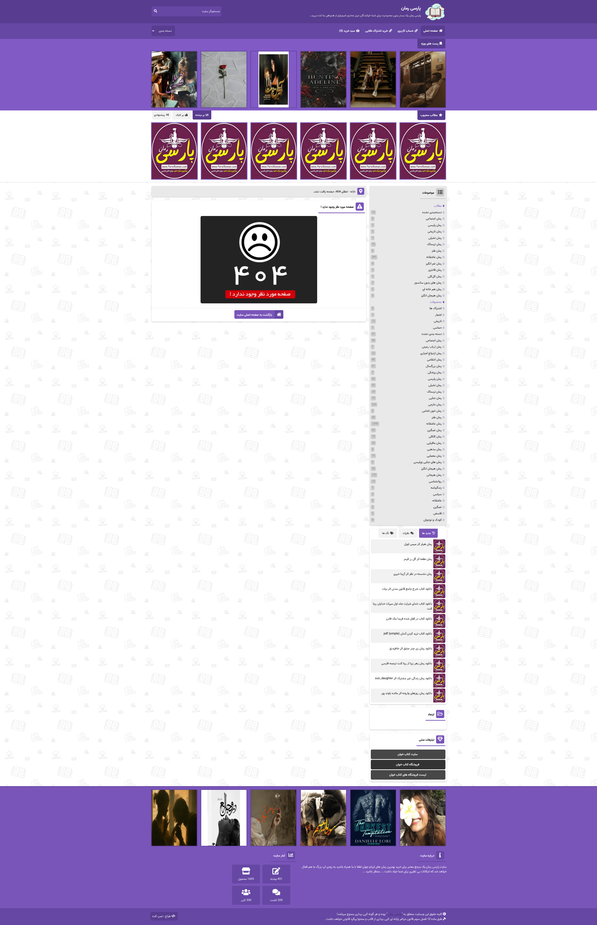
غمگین (437, 507)
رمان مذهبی (434, 449)
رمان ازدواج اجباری (431, 353)
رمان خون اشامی (432, 410)
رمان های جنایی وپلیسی (427, 462)
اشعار (438, 314)
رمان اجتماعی (434, 218)
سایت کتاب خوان (408, 754)
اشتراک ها (436, 308)
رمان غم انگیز (434, 263)
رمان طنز (437, 250)
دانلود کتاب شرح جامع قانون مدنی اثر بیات (407, 588)
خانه (352, 191)
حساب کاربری (405, 30)
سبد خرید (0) (347, 30)
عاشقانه (437, 500)
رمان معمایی (434, 455)
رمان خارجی (435, 404)
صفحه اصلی (430, 30)
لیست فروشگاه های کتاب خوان (407, 774)
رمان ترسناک (434, 244)
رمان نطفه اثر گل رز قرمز (418, 559)
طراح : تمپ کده (161, 916)
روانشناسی (435, 481)
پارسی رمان (394, 914)
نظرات (406, 533)
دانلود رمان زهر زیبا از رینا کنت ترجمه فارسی (406, 663)
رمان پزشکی (435, 372)
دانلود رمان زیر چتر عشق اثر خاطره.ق (410, 648)
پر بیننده (200, 115)
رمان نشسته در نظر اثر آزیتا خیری (412, 574)
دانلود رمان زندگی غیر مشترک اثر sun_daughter (403, 678)
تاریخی (438, 321)
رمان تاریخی (435, 231)
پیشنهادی (159, 115)
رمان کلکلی (435, 436)
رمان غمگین (434, 430)
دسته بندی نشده (432, 334)
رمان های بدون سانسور (428, 282)
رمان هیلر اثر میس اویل (418, 544)
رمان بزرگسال (434, 366)
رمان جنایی (435, 398)
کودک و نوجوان (432, 519)
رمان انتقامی (434, 359)
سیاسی (437, 494)
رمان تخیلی (435, 238)
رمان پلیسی (435, 225)
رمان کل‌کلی (435, 276)
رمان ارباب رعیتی (432, 346)
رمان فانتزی (435, 269)
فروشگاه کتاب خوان (407, 764)
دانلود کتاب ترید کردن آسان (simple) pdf (408, 633)
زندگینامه (436, 487)
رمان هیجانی (434, 475)
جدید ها (426, 533)
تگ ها (385, 533)
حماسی (437, 327)
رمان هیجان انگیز (431, 295)
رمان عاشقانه (434, 257)
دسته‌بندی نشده (432, 212)
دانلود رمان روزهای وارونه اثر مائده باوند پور (406, 693)
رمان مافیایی (434, 443)
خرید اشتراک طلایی (376, 30)
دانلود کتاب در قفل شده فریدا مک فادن (409, 618)
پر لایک (180, 115)
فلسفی (437, 513)
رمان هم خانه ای (432, 289)
